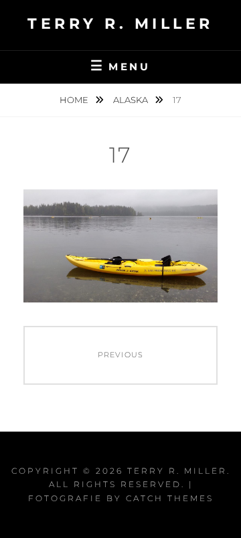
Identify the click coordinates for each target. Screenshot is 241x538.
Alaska (131, 99)
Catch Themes (170, 498)
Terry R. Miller (120, 24)
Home (75, 99)
